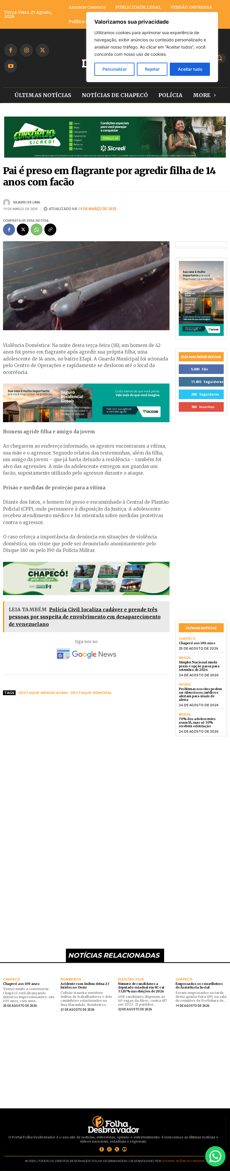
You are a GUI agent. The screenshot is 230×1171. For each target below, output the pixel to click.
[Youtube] (10, 66)
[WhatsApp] (37, 230)
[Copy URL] (50, 230)
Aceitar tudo (190, 69)
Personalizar (114, 69)
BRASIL (185, 658)
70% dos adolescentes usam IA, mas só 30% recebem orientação (197, 722)
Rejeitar (152, 69)
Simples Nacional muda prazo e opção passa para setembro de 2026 (199, 665)
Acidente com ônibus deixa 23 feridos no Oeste (84, 986)
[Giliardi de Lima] (7, 202)
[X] (42, 50)
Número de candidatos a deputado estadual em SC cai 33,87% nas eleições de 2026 (141, 987)
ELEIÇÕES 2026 (131, 979)
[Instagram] (26, 50)
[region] (152, 47)
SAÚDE (184, 684)
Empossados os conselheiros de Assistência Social (199, 986)
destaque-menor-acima (43, 693)
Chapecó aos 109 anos (197, 643)
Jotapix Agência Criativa (183, 1161)
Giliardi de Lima (26, 202)
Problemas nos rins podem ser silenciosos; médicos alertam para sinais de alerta (200, 694)
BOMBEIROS (70, 979)
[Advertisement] (86, 745)
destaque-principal (91, 693)
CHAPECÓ (187, 639)
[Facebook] (10, 50)
